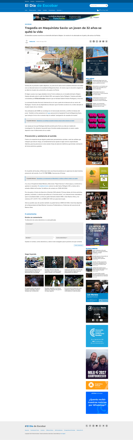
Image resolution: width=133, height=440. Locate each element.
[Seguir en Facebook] (90, 425)
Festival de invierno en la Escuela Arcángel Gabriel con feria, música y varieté (100, 269)
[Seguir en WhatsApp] (100, 425)
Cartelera (45, 10)
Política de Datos (49, 430)
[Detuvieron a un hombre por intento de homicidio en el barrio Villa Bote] (89, 88)
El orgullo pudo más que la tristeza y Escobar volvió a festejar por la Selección (32, 290)
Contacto (32, 1)
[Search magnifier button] (107, 6)
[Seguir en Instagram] (93, 425)
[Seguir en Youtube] (96, 425)
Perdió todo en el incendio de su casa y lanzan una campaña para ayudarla (100, 257)
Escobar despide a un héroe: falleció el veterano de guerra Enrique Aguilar (53, 290)
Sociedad (28, 24)
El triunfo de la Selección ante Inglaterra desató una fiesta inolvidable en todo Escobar (73, 290)
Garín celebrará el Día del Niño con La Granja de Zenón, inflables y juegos (100, 251)
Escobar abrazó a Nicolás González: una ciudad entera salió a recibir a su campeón (53, 271)
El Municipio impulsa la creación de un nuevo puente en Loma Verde (100, 93)
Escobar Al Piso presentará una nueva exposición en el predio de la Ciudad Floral (100, 263)
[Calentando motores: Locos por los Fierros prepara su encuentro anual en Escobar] (89, 99)
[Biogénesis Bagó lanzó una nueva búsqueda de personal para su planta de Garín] (89, 82)
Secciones (59, 10)
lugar (48, 113)
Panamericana (52, 10)
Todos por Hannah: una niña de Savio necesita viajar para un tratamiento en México (73, 271)
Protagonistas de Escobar (69, 430)
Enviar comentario (79, 245)
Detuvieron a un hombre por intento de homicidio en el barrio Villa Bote (100, 87)
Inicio (26, 10)
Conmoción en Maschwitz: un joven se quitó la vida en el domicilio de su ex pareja (33, 271)
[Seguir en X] (86, 425)
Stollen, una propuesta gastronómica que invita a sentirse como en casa (99, 105)
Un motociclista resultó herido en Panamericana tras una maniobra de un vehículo (100, 274)
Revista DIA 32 (80, 430)
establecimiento (44, 186)
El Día (41, 5)
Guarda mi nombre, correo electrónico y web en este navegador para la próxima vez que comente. (53, 241)
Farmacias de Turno (40, 1)
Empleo (39, 10)
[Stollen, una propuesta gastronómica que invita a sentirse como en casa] (89, 105)
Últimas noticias (32, 10)
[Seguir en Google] (106, 425)
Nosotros (27, 1)
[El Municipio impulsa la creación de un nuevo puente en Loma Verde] (89, 93)
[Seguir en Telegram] (103, 425)
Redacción (32, 41)
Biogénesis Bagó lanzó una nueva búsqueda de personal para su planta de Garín (100, 82)
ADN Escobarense (58, 430)
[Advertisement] (54, 158)
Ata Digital (63, 433)
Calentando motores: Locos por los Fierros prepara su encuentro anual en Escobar (100, 99)
